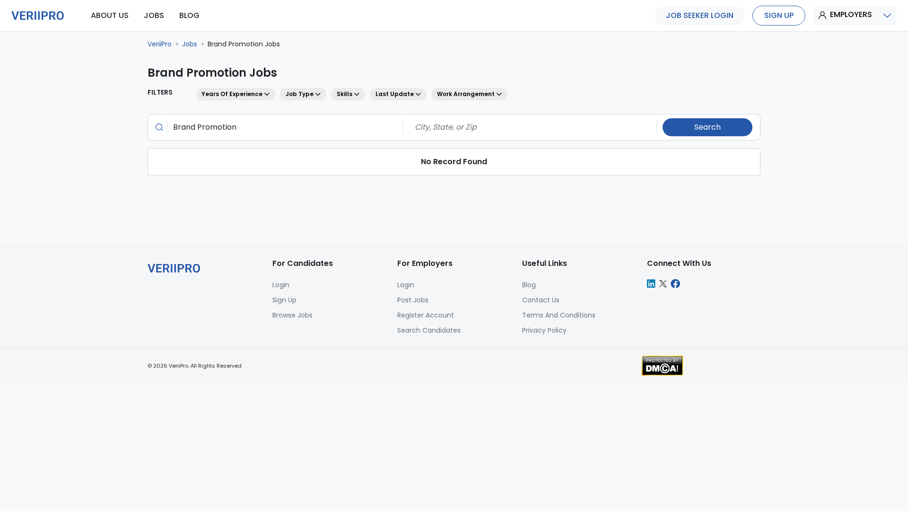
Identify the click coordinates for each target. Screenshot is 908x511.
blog (189, 15)
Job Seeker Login (699, 15)
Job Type (300, 94)
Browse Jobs (292, 315)
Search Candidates (429, 330)
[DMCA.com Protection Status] (662, 365)
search (707, 127)
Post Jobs (412, 300)
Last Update (395, 94)
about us (110, 15)
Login (405, 285)
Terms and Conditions (558, 315)
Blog (529, 285)
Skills (345, 94)
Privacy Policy (544, 330)
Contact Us (540, 300)
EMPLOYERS (851, 14)
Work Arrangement (466, 94)
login (280, 285)
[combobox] (282, 127)
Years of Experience (232, 94)
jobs (154, 15)
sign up (779, 15)
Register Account (425, 315)
